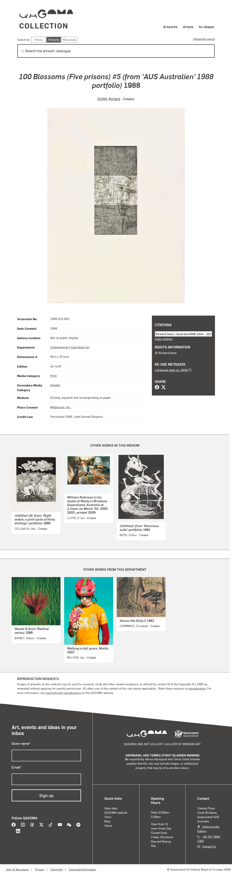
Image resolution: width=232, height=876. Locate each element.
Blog (107, 821)
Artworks (170, 26)
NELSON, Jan (75, 657)
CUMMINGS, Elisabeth (134, 626)
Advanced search (204, 39)
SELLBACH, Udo (25, 528)
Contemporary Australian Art (70, 347)
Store (107, 817)
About (108, 825)
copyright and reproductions (63, 693)
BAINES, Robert (24, 638)
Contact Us (209, 846)
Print (53, 376)
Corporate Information (82, 869)
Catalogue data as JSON (171, 370)
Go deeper (207, 26)
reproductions (197, 688)
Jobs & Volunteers (17, 869)
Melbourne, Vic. (60, 407)
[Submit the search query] (20, 51)
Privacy (39, 869)
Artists (188, 26)
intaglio (55, 385)
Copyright (56, 869)
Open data (110, 808)
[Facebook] (157, 388)
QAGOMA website (115, 812)
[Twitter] (163, 388)
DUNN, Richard (109, 99)
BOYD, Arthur (128, 535)
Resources (69, 39)
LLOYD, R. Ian (75, 518)
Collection (43, 25)
